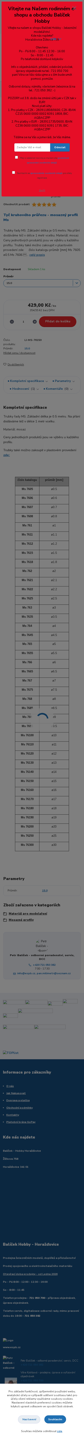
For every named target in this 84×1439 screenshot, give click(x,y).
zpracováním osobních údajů (46, 173)
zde (59, 1431)
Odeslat (60, 147)
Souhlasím (55, 1419)
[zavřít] (74, 8)
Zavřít (42, 190)
